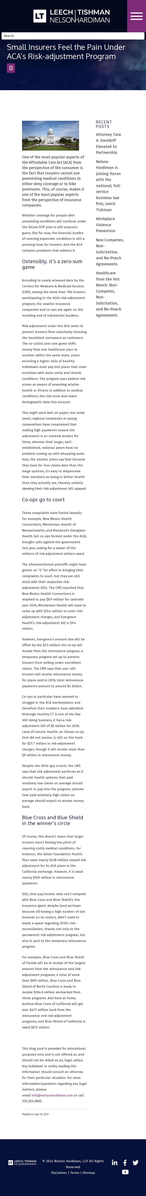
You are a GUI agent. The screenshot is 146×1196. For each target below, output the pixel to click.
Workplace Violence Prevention (105, 224)
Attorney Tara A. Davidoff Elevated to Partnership (108, 143)
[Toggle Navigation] (136, 16)
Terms (74, 1173)
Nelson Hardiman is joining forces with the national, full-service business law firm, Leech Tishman (108, 185)
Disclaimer (59, 1173)
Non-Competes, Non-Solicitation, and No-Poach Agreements (110, 252)
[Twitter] (136, 1163)
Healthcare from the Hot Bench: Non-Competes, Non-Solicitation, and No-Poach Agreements (108, 294)
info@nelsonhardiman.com (52, 1095)
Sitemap (89, 1173)
